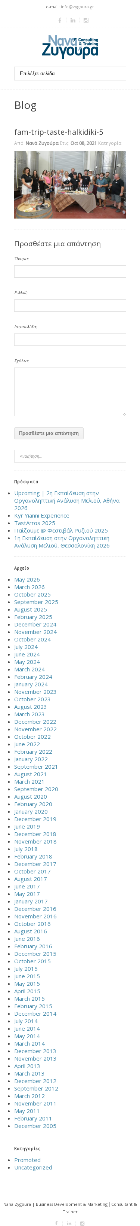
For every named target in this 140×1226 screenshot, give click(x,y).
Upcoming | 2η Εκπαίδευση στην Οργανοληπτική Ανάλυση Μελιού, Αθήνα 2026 (66, 500)
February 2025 (33, 616)
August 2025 (30, 609)
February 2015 (33, 1006)
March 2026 (29, 587)
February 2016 (33, 946)
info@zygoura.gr (77, 6)
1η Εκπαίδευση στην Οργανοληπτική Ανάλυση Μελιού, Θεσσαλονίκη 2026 (62, 541)
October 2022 (32, 736)
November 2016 (35, 916)
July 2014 (26, 1021)
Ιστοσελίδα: (25, 326)
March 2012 (29, 1096)
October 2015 (32, 961)
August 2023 (30, 706)
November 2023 (35, 691)
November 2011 (35, 1103)
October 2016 (32, 923)
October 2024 (32, 639)
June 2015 (27, 976)
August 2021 (30, 774)
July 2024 (26, 646)
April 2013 (27, 1066)
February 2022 (33, 751)
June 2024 (27, 654)
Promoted (27, 1160)
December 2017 (35, 863)
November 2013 (35, 1058)
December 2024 (35, 624)
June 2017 (27, 886)
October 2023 (32, 699)
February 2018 (33, 856)
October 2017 (32, 871)
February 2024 (33, 676)
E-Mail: (20, 292)
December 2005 (35, 1125)
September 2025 (36, 602)
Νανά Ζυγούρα (42, 143)
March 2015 (29, 998)
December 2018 (35, 834)
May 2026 (27, 579)
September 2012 (36, 1088)
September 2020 (36, 789)
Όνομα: (21, 258)
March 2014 (29, 1043)
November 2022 (35, 729)
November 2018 (35, 841)
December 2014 (35, 1013)
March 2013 (29, 1073)
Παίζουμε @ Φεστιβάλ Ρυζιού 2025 (61, 530)
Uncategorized (33, 1167)
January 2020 (31, 811)
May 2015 (27, 983)
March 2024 (29, 669)
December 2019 (35, 819)
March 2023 (29, 714)
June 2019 (27, 826)
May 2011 (27, 1110)
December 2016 (35, 908)
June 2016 (27, 938)
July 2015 (26, 968)
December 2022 (35, 721)
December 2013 (35, 1051)
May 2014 (27, 1036)
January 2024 (31, 684)
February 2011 (33, 1118)
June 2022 (27, 744)
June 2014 (27, 1028)
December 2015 (35, 953)
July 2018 (26, 849)
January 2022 (31, 759)
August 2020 (30, 796)
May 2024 (27, 661)
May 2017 (27, 893)
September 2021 (36, 766)
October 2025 (32, 594)
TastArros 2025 (34, 523)
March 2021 (29, 781)
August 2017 (30, 878)
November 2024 (35, 631)
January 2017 (31, 901)
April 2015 (27, 991)
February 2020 (33, 804)
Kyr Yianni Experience (41, 515)
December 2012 (35, 1081)
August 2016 (30, 931)
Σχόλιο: (21, 360)
